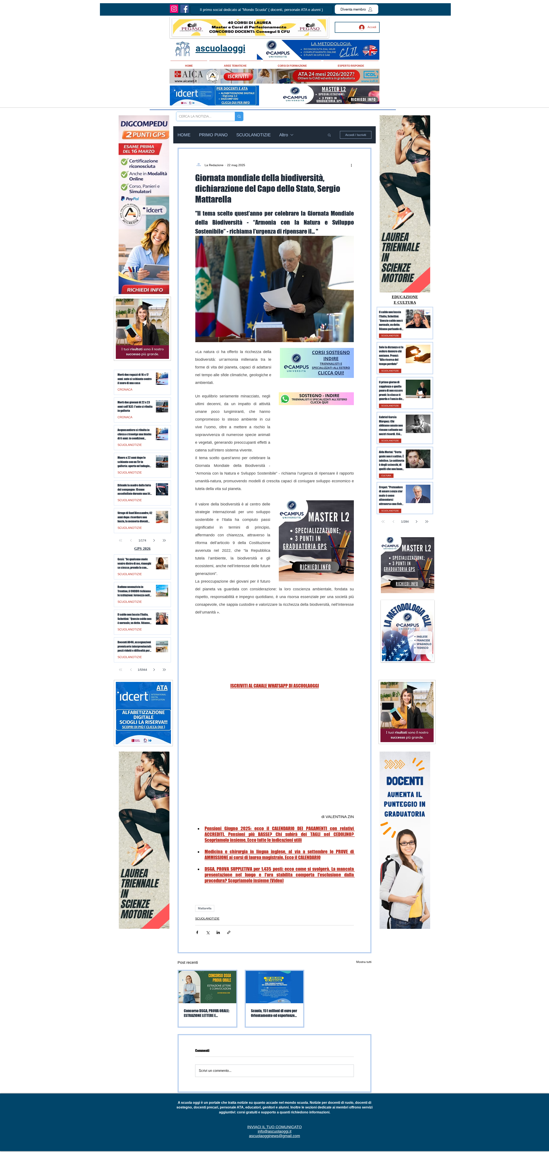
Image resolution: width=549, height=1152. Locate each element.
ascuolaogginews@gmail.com (274, 1136)
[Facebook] (184, 9)
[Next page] (416, 521)
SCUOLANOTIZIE (253, 134)
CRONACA (125, 389)
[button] (261, 10)
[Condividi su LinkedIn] (218, 932)
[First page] (383, 521)
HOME (184, 134)
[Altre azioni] (351, 165)
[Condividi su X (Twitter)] (208, 932)
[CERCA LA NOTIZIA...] (239, 116)
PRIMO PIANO (213, 134)
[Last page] (427, 521)
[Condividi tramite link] (229, 932)
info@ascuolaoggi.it (274, 1131)
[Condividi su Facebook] (197, 932)
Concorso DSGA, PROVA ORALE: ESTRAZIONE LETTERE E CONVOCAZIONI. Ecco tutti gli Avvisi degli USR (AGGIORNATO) (206, 1013)
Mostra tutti (363, 962)
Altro (283, 134)
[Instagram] (174, 9)
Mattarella (204, 908)
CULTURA (386, 475)
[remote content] (316, 437)
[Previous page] (393, 521)
